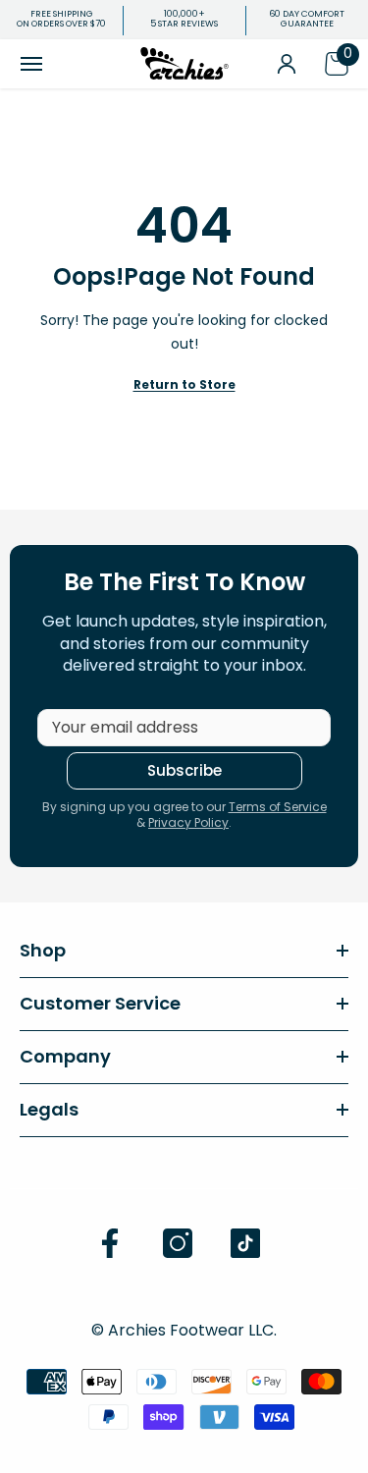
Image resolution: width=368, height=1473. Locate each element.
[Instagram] (177, 1243)
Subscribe (184, 770)
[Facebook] (109, 1243)
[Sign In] (286, 63)
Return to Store (184, 384)
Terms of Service (278, 806)
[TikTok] (245, 1243)
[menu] (31, 63)
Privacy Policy (188, 822)
